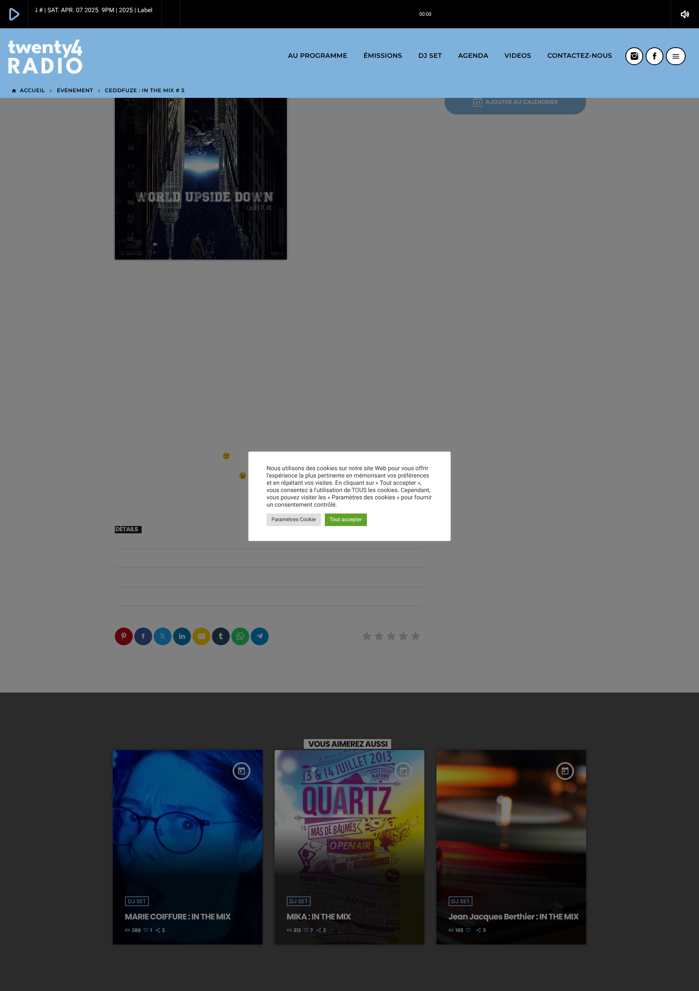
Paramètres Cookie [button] (293, 520)
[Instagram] (634, 56)
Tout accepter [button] (346, 520)
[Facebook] (654, 56)
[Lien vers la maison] (45, 56)
